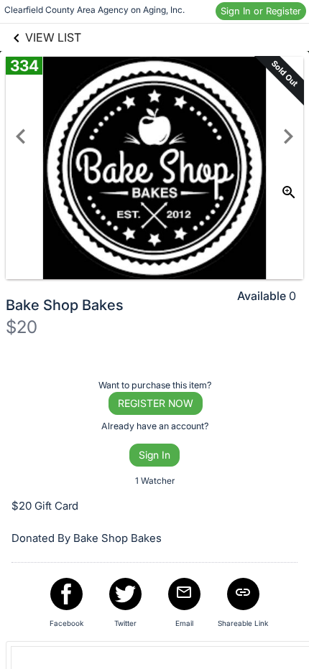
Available (261, 296)
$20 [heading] (21, 327)
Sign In (154, 455)
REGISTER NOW (155, 403)
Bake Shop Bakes (65, 305)
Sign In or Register (261, 11)
